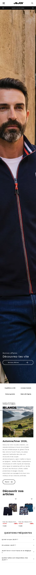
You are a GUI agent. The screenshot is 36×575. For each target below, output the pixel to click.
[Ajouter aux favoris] (15, 499)
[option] (18, 8)
